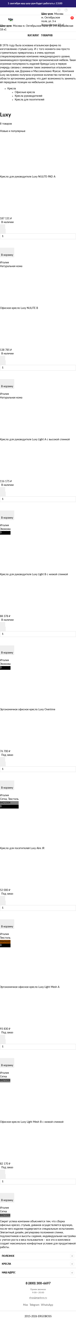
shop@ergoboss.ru (38, 1298)
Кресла (11, 88)
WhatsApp (47, 1305)
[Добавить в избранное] (2, 226)
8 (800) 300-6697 (2, 20)
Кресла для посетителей (29, 99)
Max (10, 19)
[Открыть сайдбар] (4, 11)
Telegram (34, 1305)
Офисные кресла (25, 92)
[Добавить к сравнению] (3, 231)
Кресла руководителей (28, 96)
